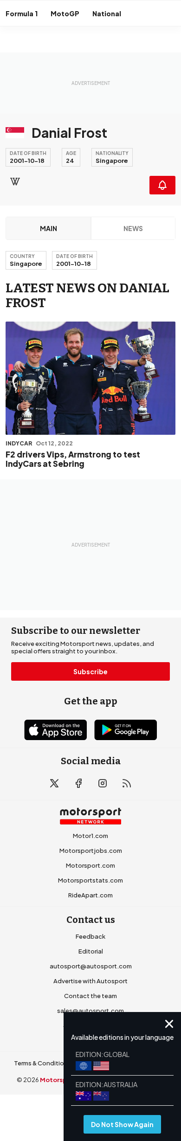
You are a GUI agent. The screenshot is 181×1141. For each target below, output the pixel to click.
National (106, 13)
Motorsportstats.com (90, 880)
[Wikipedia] (15, 181)
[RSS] (126, 783)
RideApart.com (90, 895)
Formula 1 (22, 13)
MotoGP (65, 13)
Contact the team (90, 995)
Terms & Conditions (42, 1063)
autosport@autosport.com (91, 966)
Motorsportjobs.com (90, 850)
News (133, 228)
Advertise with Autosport (90, 981)
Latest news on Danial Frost (87, 295)
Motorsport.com (90, 865)
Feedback (90, 936)
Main (48, 228)
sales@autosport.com (90, 1010)
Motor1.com (90, 835)
